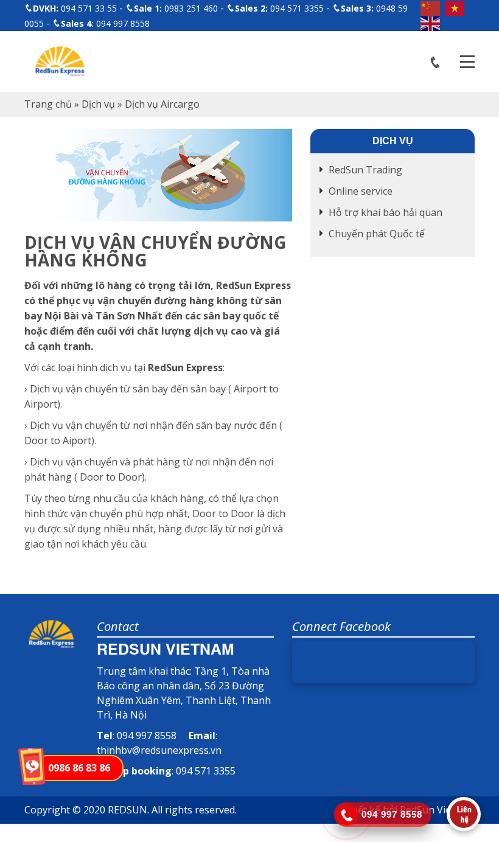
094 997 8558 (105, 23)
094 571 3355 (279, 8)
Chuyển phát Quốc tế (377, 233)
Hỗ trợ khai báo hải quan (385, 212)
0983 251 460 (176, 8)
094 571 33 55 (75, 8)
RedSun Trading (365, 169)
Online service (361, 191)
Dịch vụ (98, 104)
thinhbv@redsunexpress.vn (159, 750)
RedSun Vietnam (437, 809)
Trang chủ (48, 104)
